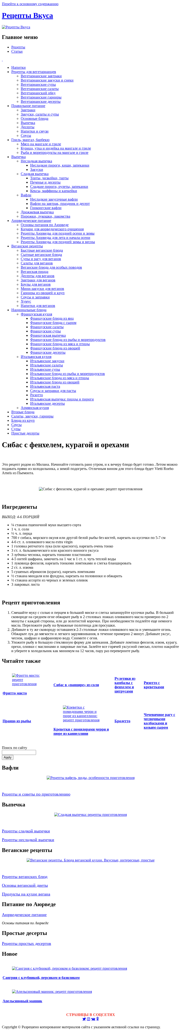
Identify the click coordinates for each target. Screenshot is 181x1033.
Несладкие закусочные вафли (54, 199)
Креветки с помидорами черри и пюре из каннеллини (81, 731)
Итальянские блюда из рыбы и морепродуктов (67, 374)
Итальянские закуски (47, 361)
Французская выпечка (48, 335)
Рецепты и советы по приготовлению (36, 794)
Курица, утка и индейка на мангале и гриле (56, 148)
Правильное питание (28, 106)
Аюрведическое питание (31, 221)
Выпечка (28, 123)
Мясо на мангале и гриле (41, 144)
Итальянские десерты (47, 403)
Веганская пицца (34, 272)
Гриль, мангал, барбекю (30, 140)
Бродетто (122, 721)
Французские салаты (47, 327)
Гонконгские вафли (46, 208)
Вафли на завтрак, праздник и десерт (60, 204)
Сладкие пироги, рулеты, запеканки (59, 187)
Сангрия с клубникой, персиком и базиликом (41, 978)
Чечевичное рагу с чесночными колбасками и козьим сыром (159, 721)
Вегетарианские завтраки (41, 76)
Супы (16, 429)
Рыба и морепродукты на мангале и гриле (54, 153)
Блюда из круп (23, 420)
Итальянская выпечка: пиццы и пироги (62, 399)
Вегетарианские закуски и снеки (47, 80)
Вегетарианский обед (38, 93)
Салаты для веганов (37, 263)
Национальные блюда (28, 310)
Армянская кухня (35, 408)
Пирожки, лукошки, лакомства (45, 216)
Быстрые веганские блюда (42, 250)
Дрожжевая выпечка (37, 212)
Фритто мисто (15, 693)
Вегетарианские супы (38, 84)
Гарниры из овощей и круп (43, 293)
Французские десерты (48, 352)
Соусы (26, 135)
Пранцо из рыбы (17, 721)
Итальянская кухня (36, 357)
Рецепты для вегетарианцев (33, 72)
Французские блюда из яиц (52, 318)
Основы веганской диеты (25, 885)
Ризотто (36, 395)
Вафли (26, 195)
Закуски (36, 170)
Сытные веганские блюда (41, 255)
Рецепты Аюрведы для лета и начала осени (55, 238)
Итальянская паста (45, 386)
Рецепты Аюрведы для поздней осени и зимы (58, 233)
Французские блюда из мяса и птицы (60, 344)
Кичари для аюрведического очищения (52, 229)
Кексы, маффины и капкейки (53, 191)
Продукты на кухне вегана (26, 894)
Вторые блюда (22, 412)
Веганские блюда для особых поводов (51, 267)
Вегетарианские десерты (41, 101)
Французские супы (45, 331)
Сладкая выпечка (35, 174)
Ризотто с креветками (154, 685)
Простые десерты (25, 433)
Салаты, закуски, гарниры (32, 416)
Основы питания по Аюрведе (45, 225)
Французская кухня (36, 314)
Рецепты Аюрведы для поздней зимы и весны (58, 242)
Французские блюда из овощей (55, 348)
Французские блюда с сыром (53, 323)
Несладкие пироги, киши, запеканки (59, 165)
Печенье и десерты (45, 182)
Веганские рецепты (27, 246)
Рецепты (18, 47)
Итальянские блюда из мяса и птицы (59, 378)
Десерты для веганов (37, 276)
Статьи (17, 51)
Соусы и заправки (35, 297)
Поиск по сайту (14, 748)
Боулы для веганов (36, 284)
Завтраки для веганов (38, 280)
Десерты (27, 127)
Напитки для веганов (38, 306)
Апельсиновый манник (22, 1001)
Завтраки (28, 110)
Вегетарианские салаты (40, 89)
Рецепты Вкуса (27, 15)
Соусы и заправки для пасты (53, 391)
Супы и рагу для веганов (41, 259)
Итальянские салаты (46, 365)
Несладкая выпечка (36, 161)
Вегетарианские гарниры (41, 97)
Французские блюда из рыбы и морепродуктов (68, 340)
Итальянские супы (45, 369)
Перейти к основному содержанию (30, 4)
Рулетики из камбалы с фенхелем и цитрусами (125, 684)
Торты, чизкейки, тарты (49, 178)
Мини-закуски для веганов (42, 289)
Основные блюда (34, 118)
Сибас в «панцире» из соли (76, 685)
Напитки (18, 67)
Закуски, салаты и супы (40, 114)
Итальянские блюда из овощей (54, 382)
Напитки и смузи (35, 131)
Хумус (26, 301)
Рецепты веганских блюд (24, 876)
